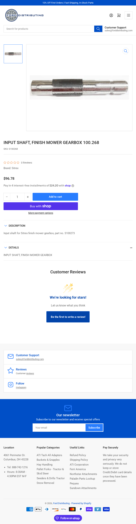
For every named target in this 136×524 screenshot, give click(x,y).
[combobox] (53, 29)
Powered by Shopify (81, 503)
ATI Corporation (79, 464)
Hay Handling (44, 464)
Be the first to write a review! (68, 317)
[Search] (98, 29)
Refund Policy (78, 455)
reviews (30, 373)
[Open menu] (128, 15)
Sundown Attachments (83, 488)
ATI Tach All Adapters (49, 455)
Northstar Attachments (83, 474)
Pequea (74, 483)
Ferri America (78, 469)
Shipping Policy (79, 459)
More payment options (40, 213)
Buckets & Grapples (48, 459)
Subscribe (94, 427)
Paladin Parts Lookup (82, 478)
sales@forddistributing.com (30, 359)
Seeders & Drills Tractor (51, 478)
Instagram (21, 387)
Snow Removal (45, 483)
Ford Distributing (61, 503)
